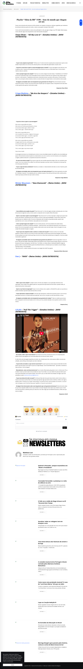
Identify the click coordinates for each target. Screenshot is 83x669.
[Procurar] (77, 3)
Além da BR (42, 16)
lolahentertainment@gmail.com (31, 375)
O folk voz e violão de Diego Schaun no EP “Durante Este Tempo (52, 502)
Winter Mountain (22, 183)
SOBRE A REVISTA (56, 3)
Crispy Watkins (21, 93)
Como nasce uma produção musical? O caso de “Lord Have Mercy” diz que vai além (53, 583)
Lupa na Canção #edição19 (47, 602)
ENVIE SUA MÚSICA (71, 3)
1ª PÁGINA (18, 3)
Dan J (17, 256)
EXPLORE (25, 3)
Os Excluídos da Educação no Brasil (50, 623)
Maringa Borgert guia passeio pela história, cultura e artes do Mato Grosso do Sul (53, 644)
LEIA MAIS (42, 474)
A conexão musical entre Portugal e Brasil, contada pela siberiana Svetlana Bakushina (52, 564)
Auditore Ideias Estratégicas (54, 665)
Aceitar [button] (12, 664)
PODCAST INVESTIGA (35, 3)
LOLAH (18, 310)
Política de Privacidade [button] (8, 661)
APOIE (63, 3)
